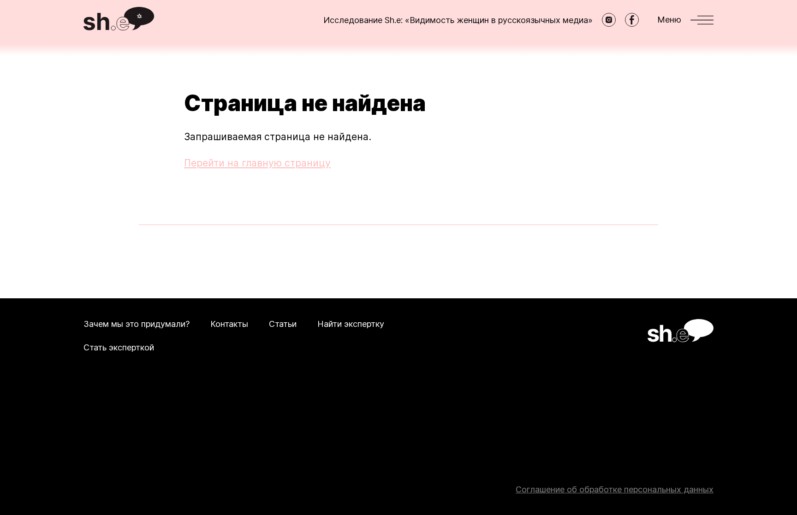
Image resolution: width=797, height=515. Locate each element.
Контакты (229, 324)
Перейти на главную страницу (257, 163)
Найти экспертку (350, 324)
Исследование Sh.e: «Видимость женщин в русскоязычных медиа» (458, 20)
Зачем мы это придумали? (136, 324)
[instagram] (609, 20)
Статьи (283, 324)
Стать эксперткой (118, 347)
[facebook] (632, 20)
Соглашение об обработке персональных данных (615, 489)
